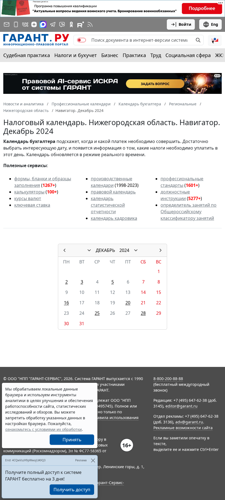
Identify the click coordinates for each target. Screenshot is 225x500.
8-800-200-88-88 (168, 378)
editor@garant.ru (181, 406)
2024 (124, 250)
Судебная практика (26, 55)
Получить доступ (72, 490)
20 (127, 303)
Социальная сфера (188, 55)
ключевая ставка (32, 205)
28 (143, 313)
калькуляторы (29, 192)
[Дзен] (34, 24)
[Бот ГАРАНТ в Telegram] (62, 24)
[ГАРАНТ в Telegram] (52, 24)
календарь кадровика (114, 218)
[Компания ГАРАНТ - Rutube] (80, 24)
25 (97, 313)
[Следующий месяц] (160, 250)
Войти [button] (185, 24)
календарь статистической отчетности (108, 205)
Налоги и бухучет (75, 55)
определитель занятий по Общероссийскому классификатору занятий (188, 211)
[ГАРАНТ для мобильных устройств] (16, 24)
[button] (215, 40)
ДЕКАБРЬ (105, 250)
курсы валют (27, 198)
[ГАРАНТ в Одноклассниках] (71, 24)
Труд (155, 55)
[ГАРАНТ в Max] (43, 24)
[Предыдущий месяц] (64, 250)
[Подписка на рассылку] (6, 24)
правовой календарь (113, 192)
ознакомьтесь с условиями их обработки (43, 429)
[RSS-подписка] (90, 24)
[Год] (136, 250)
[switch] (81, 40)
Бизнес (109, 55)
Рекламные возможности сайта (183, 427)
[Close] (93, 460)
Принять (72, 440)
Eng (214, 24)
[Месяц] (89, 250)
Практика (134, 55)
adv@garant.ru (189, 422)
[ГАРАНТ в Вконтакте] (25, 24)
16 (66, 303)
